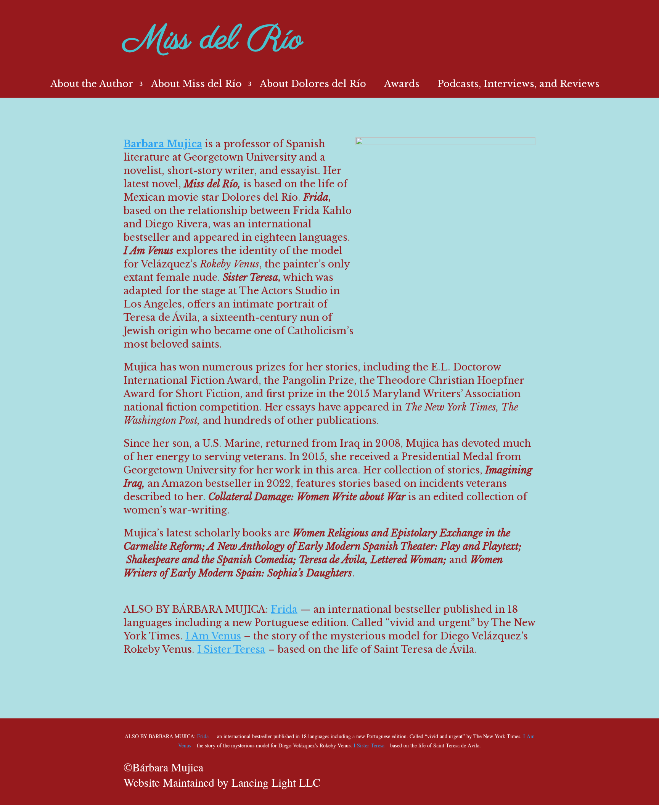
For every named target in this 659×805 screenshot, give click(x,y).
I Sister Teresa (231, 649)
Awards (402, 85)
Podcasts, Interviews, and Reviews (518, 85)
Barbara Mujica (163, 144)
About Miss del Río (196, 85)
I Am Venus (213, 636)
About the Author (91, 85)
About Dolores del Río (313, 85)
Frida (284, 609)
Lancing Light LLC (275, 782)
